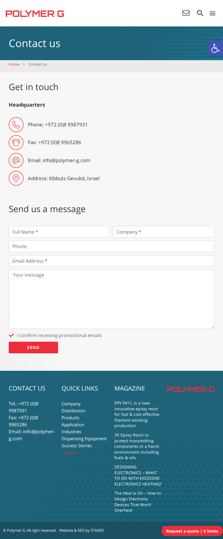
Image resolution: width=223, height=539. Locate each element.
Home (14, 64)
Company (71, 404)
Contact (69, 452)
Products (70, 417)
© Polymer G (14, 530)
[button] (215, 48)
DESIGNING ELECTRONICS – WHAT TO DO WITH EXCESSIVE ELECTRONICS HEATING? (137, 475)
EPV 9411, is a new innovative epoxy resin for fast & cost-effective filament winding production (136, 414)
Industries (71, 431)
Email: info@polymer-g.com (59, 160)
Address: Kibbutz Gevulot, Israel (64, 178)
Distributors (73, 410)
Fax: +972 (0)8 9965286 (54, 142)
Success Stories (77, 445)
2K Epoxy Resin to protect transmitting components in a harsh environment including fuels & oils (136, 446)
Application (73, 424)
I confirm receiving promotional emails (59, 335)
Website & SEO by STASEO (81, 530)
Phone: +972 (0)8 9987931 (58, 124)
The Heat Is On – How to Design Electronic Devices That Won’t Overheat (137, 501)
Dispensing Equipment (84, 438)
